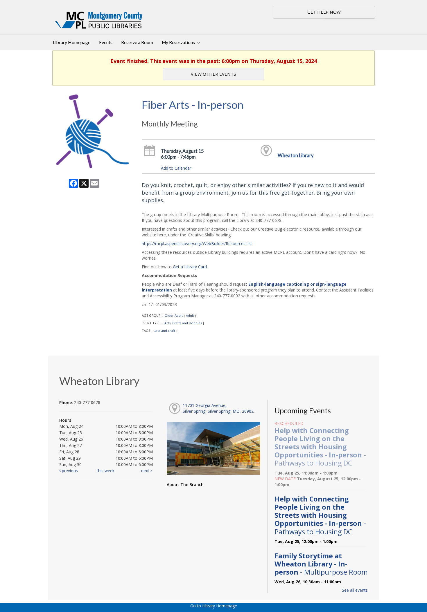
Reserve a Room (137, 42)
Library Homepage (71, 42)
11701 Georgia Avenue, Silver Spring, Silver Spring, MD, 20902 (218, 408)
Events (105, 42)
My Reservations (179, 42)
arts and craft (165, 330)
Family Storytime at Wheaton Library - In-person (321, 564)
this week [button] (105, 470)
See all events (355, 590)
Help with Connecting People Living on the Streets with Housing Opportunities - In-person (320, 447)
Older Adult (174, 315)
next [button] (145, 470)
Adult (190, 315)
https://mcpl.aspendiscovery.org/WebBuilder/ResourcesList (197, 243)
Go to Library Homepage (213, 606)
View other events (213, 74)
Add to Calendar (176, 168)
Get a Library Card (190, 266)
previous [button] (69, 470)
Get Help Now (324, 12)
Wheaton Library (295, 155)
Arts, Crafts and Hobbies (183, 323)
